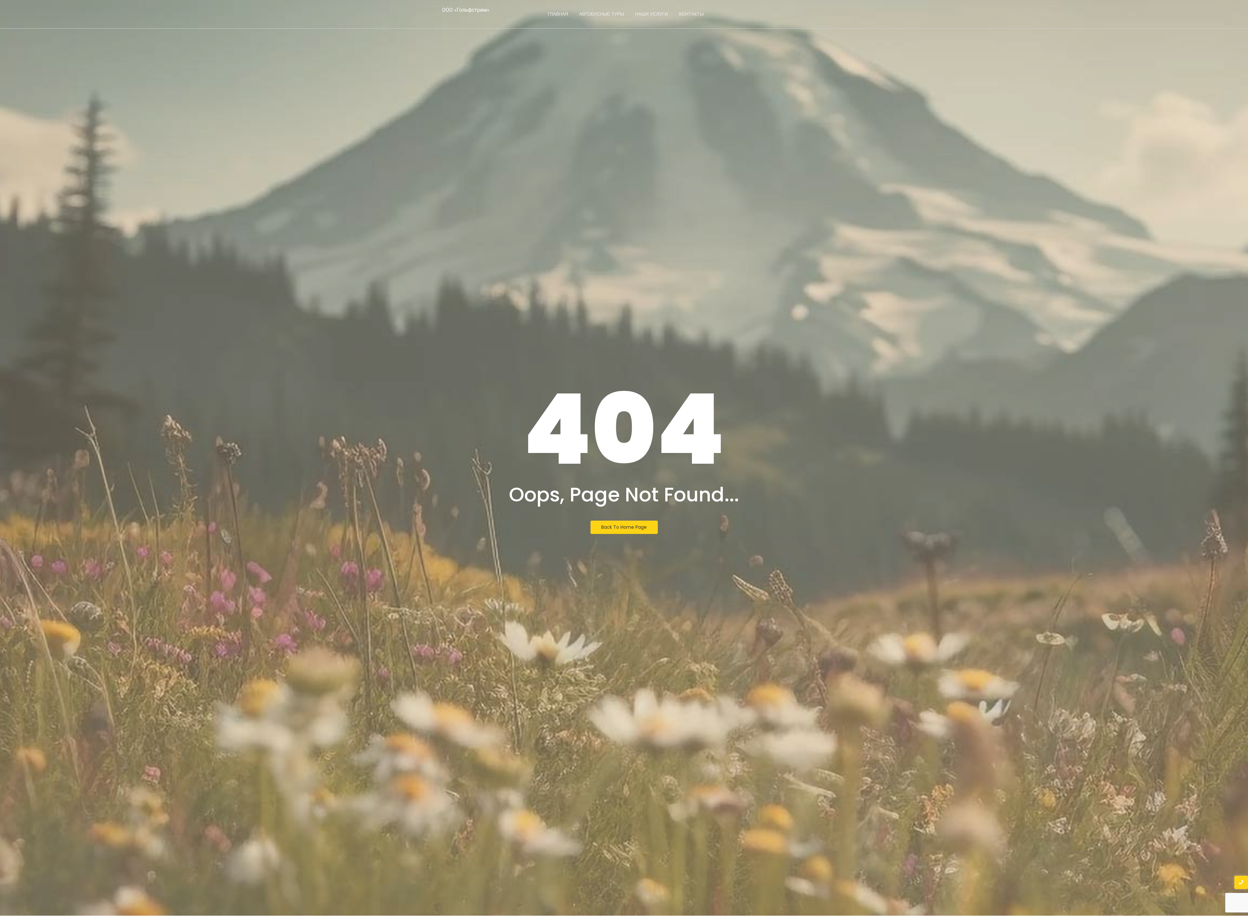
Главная (558, 14)
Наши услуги (651, 14)
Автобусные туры (601, 14)
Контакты (691, 14)
